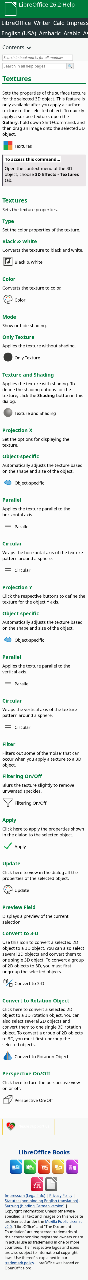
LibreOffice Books (44, 1152)
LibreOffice (16, 23)
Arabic (72, 33)
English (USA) (18, 33)
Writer (42, 23)
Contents (13, 47)
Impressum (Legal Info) (25, 1195)
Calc (58, 23)
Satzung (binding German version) (35, 1205)
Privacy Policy (60, 1195)
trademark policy (19, 1262)
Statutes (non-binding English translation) (41, 1200)
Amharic (50, 33)
